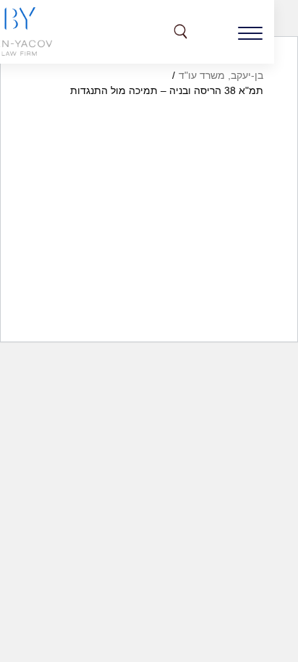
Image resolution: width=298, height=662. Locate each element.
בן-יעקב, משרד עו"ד (221, 75)
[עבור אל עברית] (213, 32)
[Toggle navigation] (250, 31)
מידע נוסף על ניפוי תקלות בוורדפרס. (184, 343)
